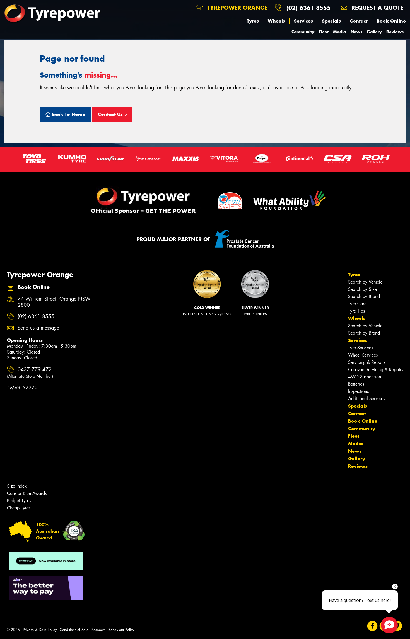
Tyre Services (360, 348)
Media (339, 31)
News (356, 31)
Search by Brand (364, 296)
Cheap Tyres (18, 508)
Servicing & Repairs (366, 362)
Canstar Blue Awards (27, 493)
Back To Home (67, 114)
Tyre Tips (356, 311)
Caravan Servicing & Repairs (375, 369)
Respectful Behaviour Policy (112, 629)
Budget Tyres (19, 501)
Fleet (324, 31)
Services (303, 21)
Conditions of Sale (74, 629)
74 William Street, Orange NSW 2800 (54, 302)
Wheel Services (363, 355)
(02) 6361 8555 (308, 7)
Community (302, 31)
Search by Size (362, 289)
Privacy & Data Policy (40, 629)
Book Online (391, 21)
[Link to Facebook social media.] (372, 626)
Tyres (253, 21)
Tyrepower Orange (236, 7)
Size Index (17, 486)
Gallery (374, 31)
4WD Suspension (364, 377)
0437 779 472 (30, 372)
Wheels (276, 21)
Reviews (395, 31)
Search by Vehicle (365, 282)
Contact (359, 21)
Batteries (356, 384)
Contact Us (111, 114)
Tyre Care (357, 304)
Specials (331, 21)
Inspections (358, 391)
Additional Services (366, 398)
